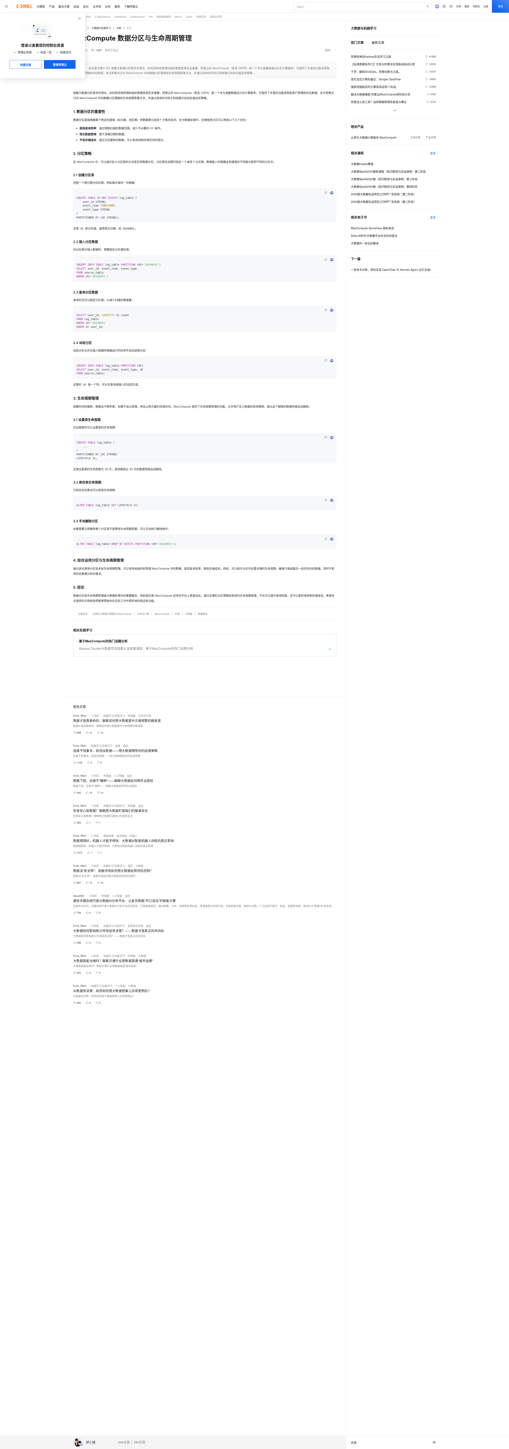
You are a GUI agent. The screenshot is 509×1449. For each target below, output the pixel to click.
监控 (125, 745)
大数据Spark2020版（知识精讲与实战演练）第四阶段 (384, 186)
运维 (117, 745)
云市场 (97, 6)
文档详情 (415, 137)
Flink (88, 16)
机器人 (133, 836)
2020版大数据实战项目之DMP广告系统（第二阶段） (383, 194)
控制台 (476, 6)
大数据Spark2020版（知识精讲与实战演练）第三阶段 (384, 179)
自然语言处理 (135, 926)
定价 (86, 6)
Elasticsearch (137, 16)
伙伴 (108, 6)
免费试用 (201, 16)
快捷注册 (25, 65)
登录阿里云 (60, 64)
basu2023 (78, 896)
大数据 (188, 613)
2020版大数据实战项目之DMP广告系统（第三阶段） (383, 202)
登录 (500, 6)
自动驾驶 (122, 836)
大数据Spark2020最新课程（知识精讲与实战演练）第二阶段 (388, 171)
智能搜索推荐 (163, 16)
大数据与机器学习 (101, 28)
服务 (117, 6)
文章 (118, 28)
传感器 (131, 715)
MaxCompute (162, 613)
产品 (51, 6)
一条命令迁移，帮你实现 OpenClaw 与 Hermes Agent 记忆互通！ (392, 270)
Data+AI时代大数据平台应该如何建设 (374, 236)
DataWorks (120, 16)
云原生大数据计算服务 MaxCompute (112, 613)
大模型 (41, 6)
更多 (433, 153)
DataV (189, 16)
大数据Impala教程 (362, 164)
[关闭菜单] (6, 6)
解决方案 (64, 6)
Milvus (178, 16)
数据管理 (202, 613)
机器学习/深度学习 (114, 715)
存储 (177, 613)
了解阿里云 (131, 6)
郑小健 (90, 1442)
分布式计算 (143, 613)
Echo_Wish (79, 715)
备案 (466, 6)
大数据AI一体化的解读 (365, 243)
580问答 (140, 1442)
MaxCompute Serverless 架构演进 (372, 228)
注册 (486, 6)
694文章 (124, 1442)
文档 (458, 6)
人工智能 (119, 775)
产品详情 (431, 137)
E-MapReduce (103, 16)
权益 (76, 6)
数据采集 (108, 836)
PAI (151, 16)
